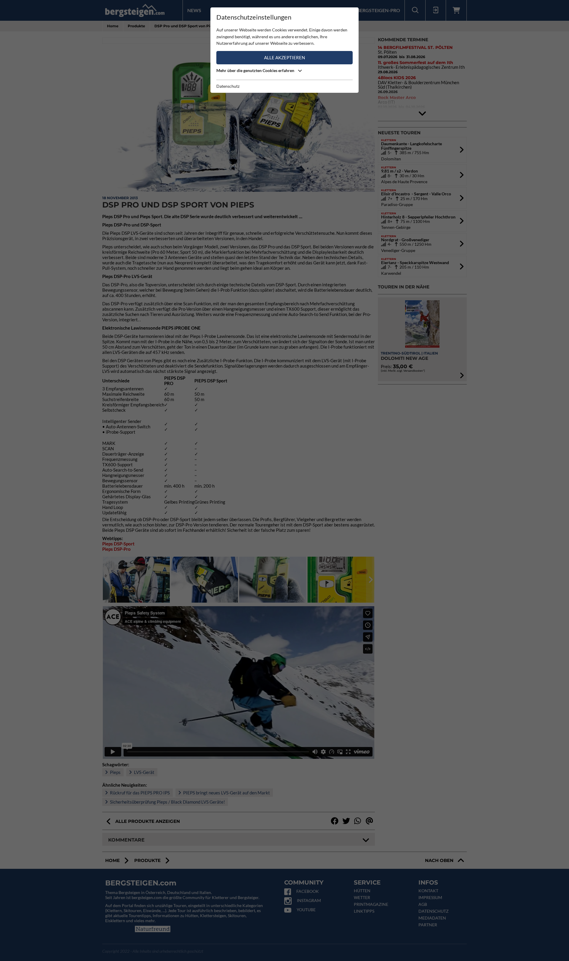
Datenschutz (227, 86)
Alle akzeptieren (284, 57)
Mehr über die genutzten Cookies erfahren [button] (255, 70)
